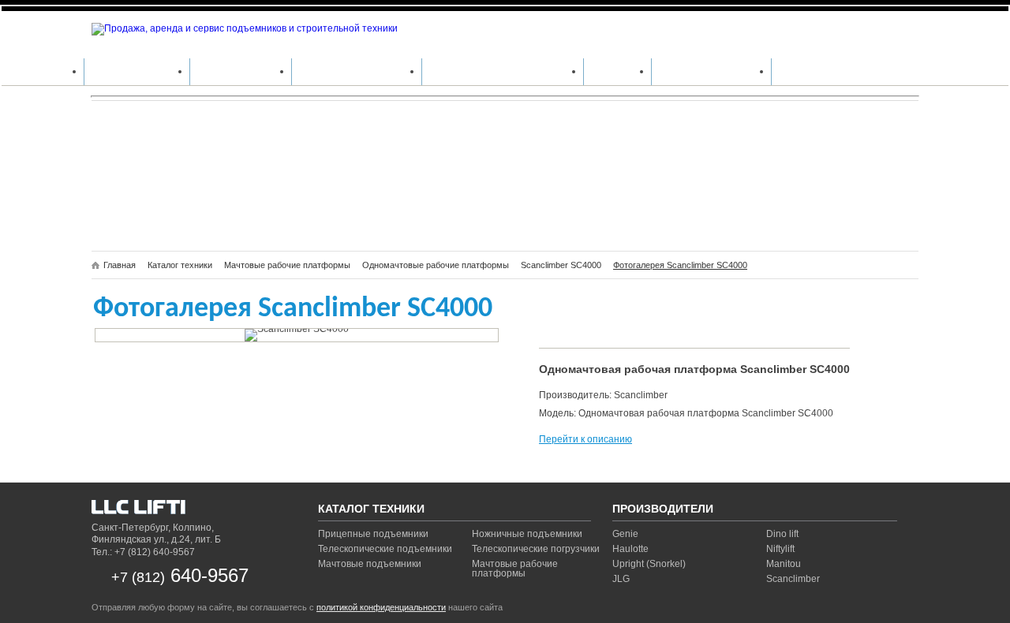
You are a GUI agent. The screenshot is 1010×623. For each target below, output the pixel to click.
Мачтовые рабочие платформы (515, 568)
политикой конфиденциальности (381, 607)
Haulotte (630, 548)
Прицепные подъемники (373, 533)
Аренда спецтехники (356, 70)
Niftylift (780, 548)
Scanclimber (793, 578)
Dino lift (782, 533)
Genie (625, 533)
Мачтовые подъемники (369, 563)
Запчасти (617, 70)
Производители (240, 70)
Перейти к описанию (585, 439)
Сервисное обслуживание (502, 70)
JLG (621, 578)
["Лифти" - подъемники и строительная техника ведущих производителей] (190, 509)
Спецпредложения (711, 70)
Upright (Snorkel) (649, 563)
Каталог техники (136, 70)
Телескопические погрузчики (536, 548)
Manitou (783, 563)
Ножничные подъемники (527, 533)
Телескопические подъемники (385, 548)
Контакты (805, 70)
